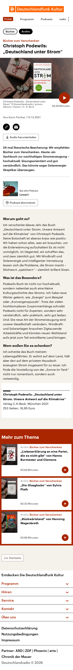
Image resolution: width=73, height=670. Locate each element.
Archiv (26, 31)
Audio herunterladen (23, 137)
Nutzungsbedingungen (19, 634)
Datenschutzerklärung (19, 628)
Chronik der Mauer (16, 657)
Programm (27, 19)
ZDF (29, 651)
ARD (20, 651)
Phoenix (41, 651)
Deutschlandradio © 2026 (22, 662)
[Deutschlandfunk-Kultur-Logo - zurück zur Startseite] (36, 9)
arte (53, 651)
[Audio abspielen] (64, 97)
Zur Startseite (12, 557)
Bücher (10, 31)
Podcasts (46, 19)
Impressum (10, 640)
